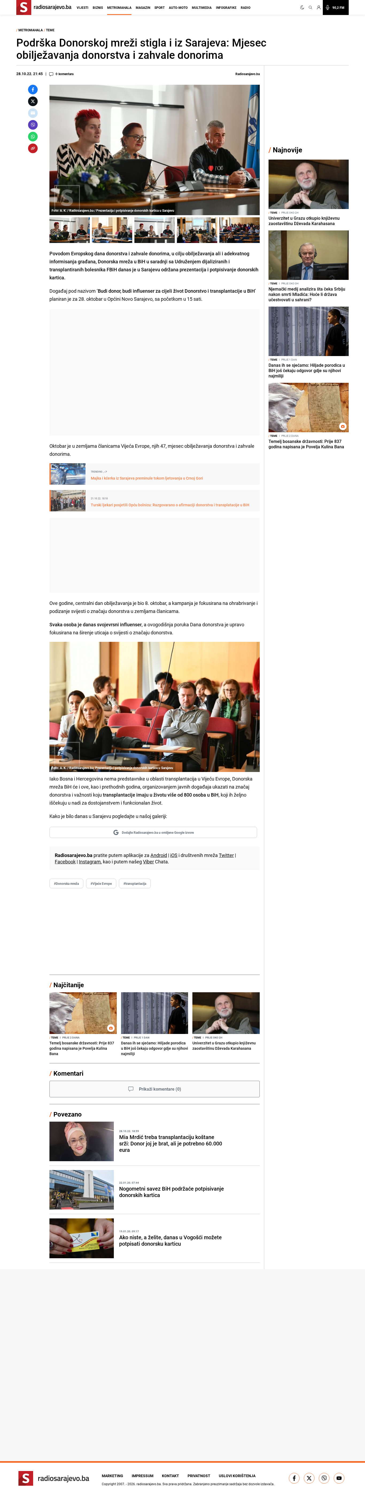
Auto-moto (178, 7)
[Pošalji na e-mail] (33, 113)
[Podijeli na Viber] (33, 125)
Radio (245, 7)
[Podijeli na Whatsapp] (33, 136)
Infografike (226, 7)
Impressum (142, 1475)
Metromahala (119, 7)
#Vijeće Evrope (101, 883)
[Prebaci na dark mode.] (303, 7)
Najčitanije (68, 984)
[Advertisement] (154, 372)
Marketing (112, 1475)
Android (158, 855)
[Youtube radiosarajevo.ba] (339, 1478)
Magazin (143, 7)
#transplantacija (134, 883)
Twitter (226, 855)
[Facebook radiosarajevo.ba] (294, 1478)
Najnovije (287, 150)
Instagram (90, 861)
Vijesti (82, 7)
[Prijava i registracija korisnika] (319, 7)
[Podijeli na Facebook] (33, 89)
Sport (159, 7)
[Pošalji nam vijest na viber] (324, 1478)
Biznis (98, 7)
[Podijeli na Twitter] (33, 101)
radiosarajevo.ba (149, 1484)
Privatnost (199, 1475)
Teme (50, 30)
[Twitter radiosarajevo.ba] (309, 1478)
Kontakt (170, 1475)
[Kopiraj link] (33, 148)
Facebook (65, 861)
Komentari (68, 1073)
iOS (173, 855)
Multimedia (202, 7)
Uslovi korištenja (237, 1475)
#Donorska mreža (66, 883)
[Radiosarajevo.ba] (53, 1478)
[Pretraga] (310, 7)
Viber (148, 861)
